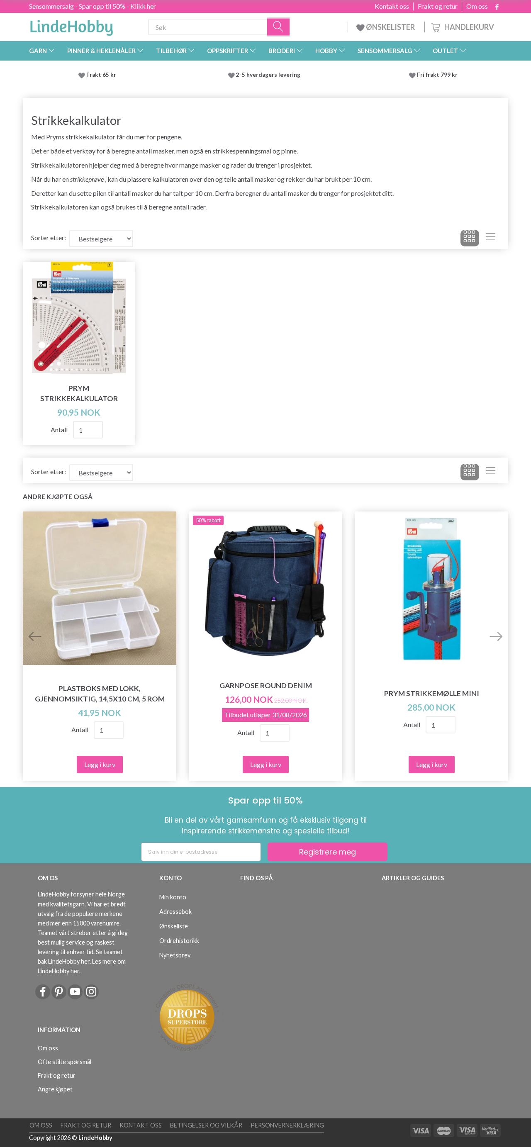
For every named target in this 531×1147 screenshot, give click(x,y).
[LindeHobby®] (71, 25)
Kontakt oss (392, 6)
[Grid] (469, 238)
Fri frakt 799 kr (437, 74)
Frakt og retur (438, 6)
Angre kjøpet (55, 1089)
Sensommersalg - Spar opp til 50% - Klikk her (92, 6)
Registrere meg (327, 852)
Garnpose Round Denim (265, 685)
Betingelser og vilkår (206, 1125)
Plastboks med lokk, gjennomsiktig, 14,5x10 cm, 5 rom (100, 693)
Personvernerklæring (287, 1125)
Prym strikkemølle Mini (431, 693)
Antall (60, 429)
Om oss (477, 6)
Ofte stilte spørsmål (64, 1061)
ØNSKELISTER (390, 27)
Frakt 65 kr (101, 74)
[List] (490, 238)
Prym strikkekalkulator (79, 393)
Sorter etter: (48, 237)
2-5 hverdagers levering (269, 74)
